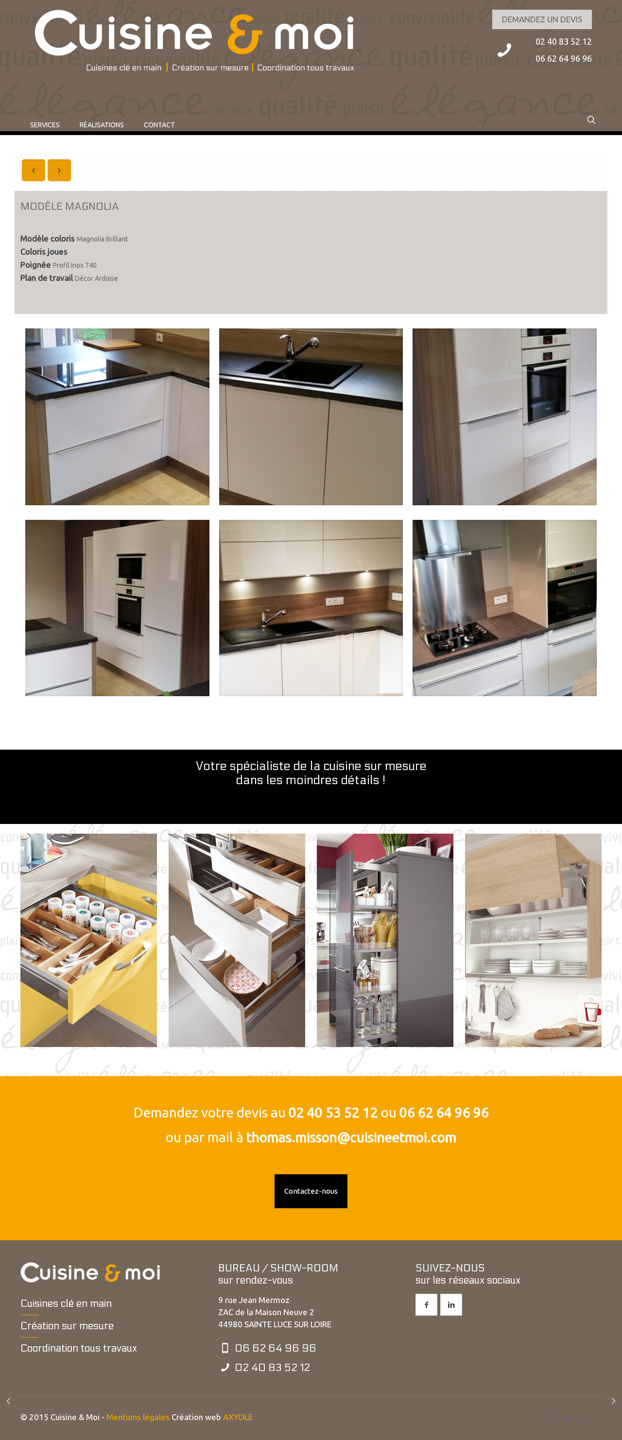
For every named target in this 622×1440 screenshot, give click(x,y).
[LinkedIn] (566, 1417)
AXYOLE (238, 1417)
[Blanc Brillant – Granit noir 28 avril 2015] (8, 1401)
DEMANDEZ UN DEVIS (542, 19)
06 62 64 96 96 (444, 1112)
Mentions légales (138, 1417)
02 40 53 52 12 (333, 1112)
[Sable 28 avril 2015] (613, 1401)
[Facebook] (553, 1417)
